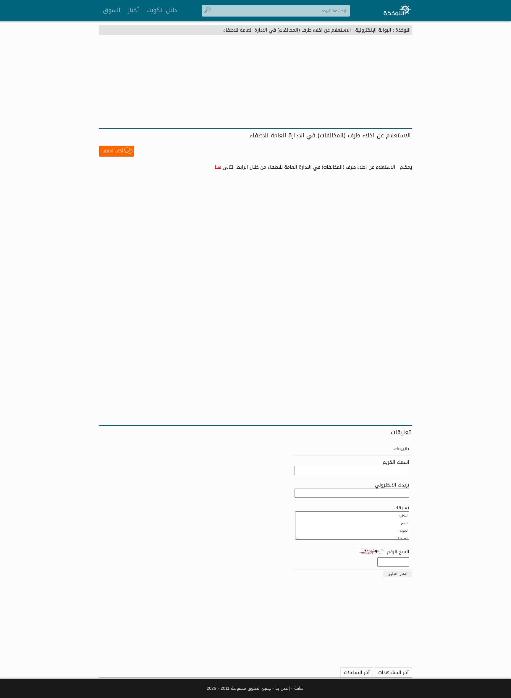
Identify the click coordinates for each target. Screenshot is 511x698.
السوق (111, 10)
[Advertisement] (255, 84)
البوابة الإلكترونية (373, 30)
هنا (218, 167)
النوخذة (403, 30)
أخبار (133, 10)
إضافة (299, 688)
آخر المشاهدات (393, 672)
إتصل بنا (282, 688)
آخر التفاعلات (357, 672)
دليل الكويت (161, 10)
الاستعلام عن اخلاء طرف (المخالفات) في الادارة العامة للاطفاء (287, 30)
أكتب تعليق (113, 151)
